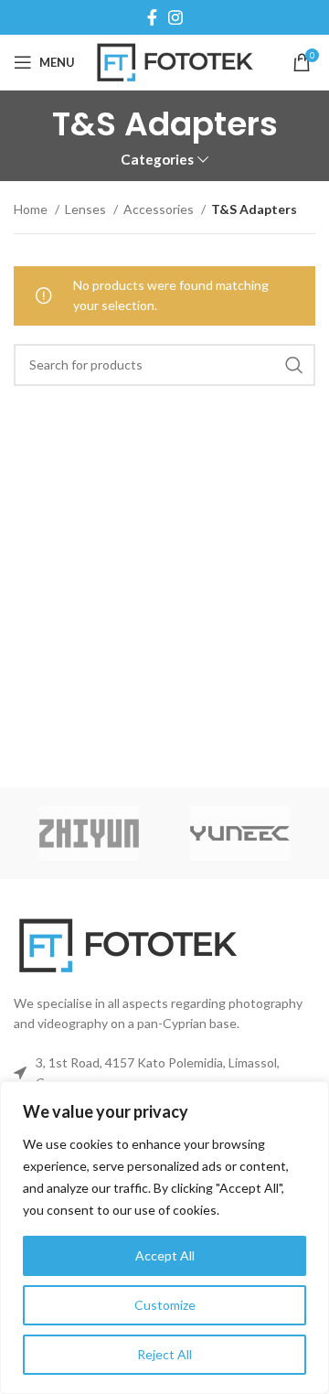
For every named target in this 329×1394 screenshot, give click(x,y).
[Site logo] (175, 61)
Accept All (165, 1255)
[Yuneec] (239, 833)
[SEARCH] (294, 365)
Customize (165, 1305)
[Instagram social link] (175, 17)
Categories (157, 159)
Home (32, 209)
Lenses (87, 209)
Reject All (164, 1354)
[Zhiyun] (89, 833)
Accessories (159, 209)
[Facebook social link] (152, 17)
